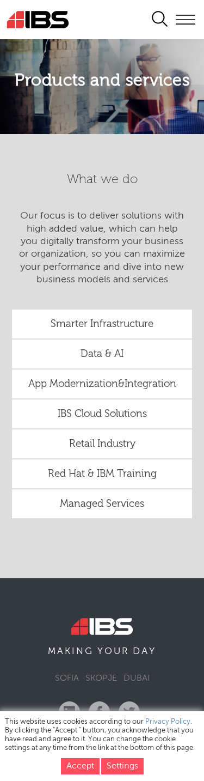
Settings (122, 766)
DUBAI (136, 678)
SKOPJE (101, 678)
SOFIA (67, 678)
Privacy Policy (167, 721)
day (144, 651)
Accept (80, 766)
